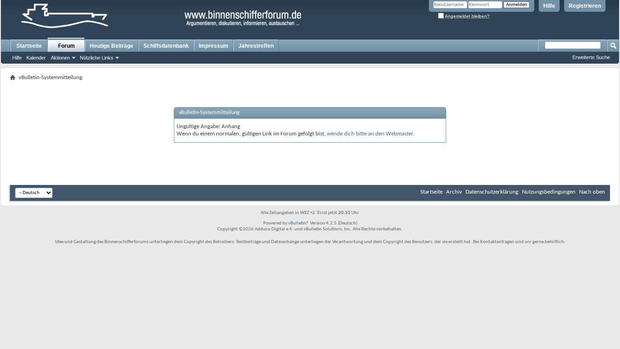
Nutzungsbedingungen (549, 192)
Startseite (29, 46)
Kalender (36, 57)
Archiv (454, 192)
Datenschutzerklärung (492, 192)
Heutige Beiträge (111, 46)
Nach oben (592, 192)
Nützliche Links (96, 57)
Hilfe (549, 6)
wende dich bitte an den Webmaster (370, 134)
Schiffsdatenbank (166, 46)
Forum (66, 46)
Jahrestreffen (256, 46)
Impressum (213, 46)
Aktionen (60, 57)
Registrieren (585, 6)
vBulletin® (298, 223)
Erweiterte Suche (591, 57)
